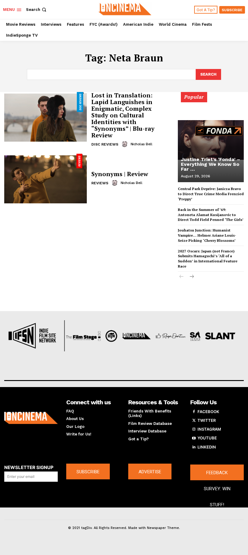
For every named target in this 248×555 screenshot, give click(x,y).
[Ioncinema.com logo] (31, 418)
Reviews (99, 183)
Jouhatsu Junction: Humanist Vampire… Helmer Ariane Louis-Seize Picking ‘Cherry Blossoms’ (207, 235)
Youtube (207, 437)
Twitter (206, 420)
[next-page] (191, 277)
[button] (36, 9)
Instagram (209, 429)
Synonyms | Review (119, 174)
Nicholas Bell (141, 144)
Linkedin (206, 447)
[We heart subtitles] (124, 9)
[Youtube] (193, 438)
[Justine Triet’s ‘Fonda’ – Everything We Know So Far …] (211, 139)
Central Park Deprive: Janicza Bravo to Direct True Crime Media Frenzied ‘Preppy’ (211, 193)
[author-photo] (125, 144)
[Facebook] (193, 411)
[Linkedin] (193, 447)
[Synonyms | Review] (45, 178)
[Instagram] (193, 429)
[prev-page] (181, 277)
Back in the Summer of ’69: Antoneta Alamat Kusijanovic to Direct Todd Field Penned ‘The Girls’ (210, 214)
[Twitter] (193, 420)
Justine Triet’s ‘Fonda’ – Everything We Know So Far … (210, 164)
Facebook (208, 411)
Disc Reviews (104, 144)
